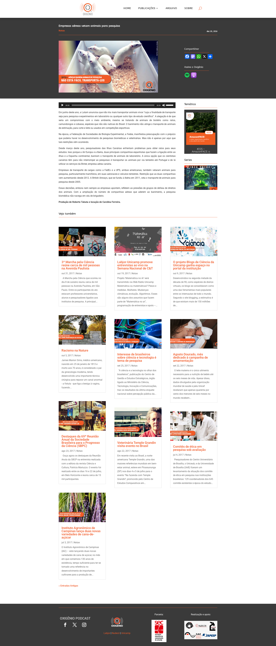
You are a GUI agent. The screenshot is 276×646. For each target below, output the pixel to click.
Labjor (107, 633)
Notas (79, 273)
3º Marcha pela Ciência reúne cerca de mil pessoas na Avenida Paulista (81, 265)
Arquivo (171, 8)
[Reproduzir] (62, 105)
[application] (117, 105)
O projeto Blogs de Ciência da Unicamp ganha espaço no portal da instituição (193, 265)
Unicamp (125, 633)
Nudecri (116, 633)
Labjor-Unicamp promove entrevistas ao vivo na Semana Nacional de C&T (135, 265)
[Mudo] (163, 105)
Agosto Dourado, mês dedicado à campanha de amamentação (190, 357)
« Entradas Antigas (68, 585)
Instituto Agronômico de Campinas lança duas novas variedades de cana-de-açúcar (81, 532)
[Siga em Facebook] (65, 625)
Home (127, 8)
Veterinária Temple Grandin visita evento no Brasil (136, 444)
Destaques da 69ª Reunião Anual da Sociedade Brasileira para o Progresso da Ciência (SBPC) (81, 441)
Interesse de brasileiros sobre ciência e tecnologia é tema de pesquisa (136, 357)
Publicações (146, 8)
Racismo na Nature (75, 350)
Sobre (188, 8)
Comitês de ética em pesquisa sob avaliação (189, 448)
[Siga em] (75, 634)
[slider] (170, 104)
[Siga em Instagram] (84, 625)
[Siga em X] (74, 625)
